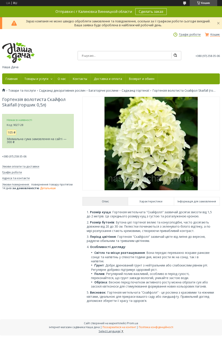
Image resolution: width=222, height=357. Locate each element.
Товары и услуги (36, 79)
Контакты (80, 79)
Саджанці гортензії (135, 91)
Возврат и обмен (141, 79)
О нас (62, 79)
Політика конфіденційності (156, 327)
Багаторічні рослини (103, 91)
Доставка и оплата (108, 79)
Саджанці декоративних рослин (62, 91)
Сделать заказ (151, 11)
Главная (11, 79)
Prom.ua (132, 323)
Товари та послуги (22, 91)
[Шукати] (175, 56)
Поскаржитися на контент (119, 327)
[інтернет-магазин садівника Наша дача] (18, 52)
